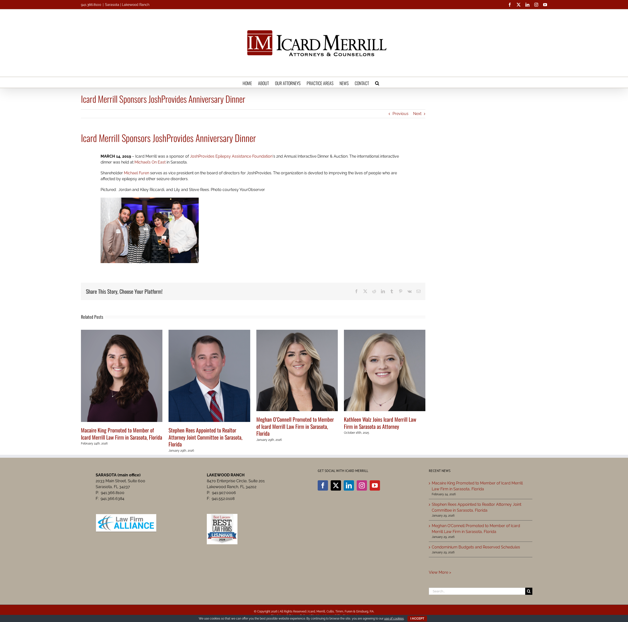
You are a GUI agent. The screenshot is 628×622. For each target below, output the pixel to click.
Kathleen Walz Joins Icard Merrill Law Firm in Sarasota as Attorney (380, 422)
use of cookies (394, 618)
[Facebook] (323, 485)
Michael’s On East (150, 162)
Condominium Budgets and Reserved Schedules (476, 547)
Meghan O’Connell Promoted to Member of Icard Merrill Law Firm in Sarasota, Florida (295, 426)
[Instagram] (362, 485)
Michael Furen (136, 173)
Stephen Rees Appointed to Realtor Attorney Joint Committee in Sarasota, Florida (205, 437)
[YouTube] (375, 485)
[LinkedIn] (349, 485)
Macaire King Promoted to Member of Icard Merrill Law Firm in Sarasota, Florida (121, 433)
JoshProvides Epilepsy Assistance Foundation (231, 156)
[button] (377, 82)
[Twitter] (336, 485)
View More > (440, 572)
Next (417, 113)
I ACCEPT (417, 618)
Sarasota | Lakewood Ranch (127, 5)
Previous (400, 113)
